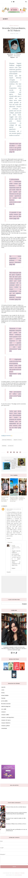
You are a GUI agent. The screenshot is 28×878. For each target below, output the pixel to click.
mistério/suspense (5, 706)
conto (2, 690)
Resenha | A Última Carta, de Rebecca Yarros (16, 823)
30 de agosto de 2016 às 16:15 (16, 548)
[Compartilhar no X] (11, 452)
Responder (9, 538)
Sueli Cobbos (10, 509)
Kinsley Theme (20, 872)
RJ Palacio (10, 445)
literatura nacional (5, 703)
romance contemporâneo (7, 717)
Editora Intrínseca (14, 25)
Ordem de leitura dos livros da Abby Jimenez (16, 807)
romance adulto (5, 714)
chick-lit (3, 687)
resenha (4, 445)
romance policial (5, 725)
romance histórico (5, 723)
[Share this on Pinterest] (14, 452)
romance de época (5, 720)
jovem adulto (4, 701)
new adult (3, 709)
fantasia (3, 698)
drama (2, 692)
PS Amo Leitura (14, 546)
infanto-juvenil (18, 439)
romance (3, 712)
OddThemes (18, 875)
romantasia (4, 728)
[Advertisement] (14, 747)
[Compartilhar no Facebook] (8, 452)
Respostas (10, 542)
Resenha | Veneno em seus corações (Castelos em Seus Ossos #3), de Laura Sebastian (16, 813)
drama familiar (4, 695)
